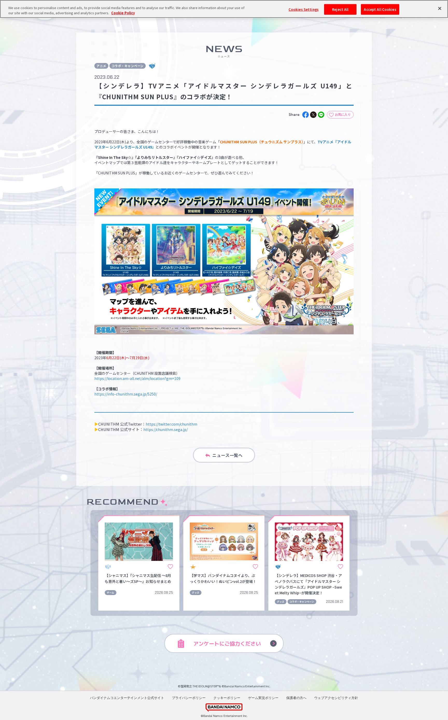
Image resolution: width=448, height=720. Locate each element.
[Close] (439, 8)
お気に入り (343, 114)
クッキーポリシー (226, 698)
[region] (224, 9)
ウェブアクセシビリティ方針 (336, 698)
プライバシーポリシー (189, 698)
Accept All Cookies (380, 9)
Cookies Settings (304, 9)
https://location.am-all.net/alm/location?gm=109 (137, 378)
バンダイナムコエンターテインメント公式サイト (127, 698)
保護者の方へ (296, 698)
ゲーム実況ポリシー (263, 698)
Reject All (340, 9)
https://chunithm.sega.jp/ (165, 429)
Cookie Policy (123, 12)
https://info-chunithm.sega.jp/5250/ (125, 394)
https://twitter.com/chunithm (171, 424)
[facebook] (305, 114)
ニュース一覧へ (227, 455)
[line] (321, 114)
